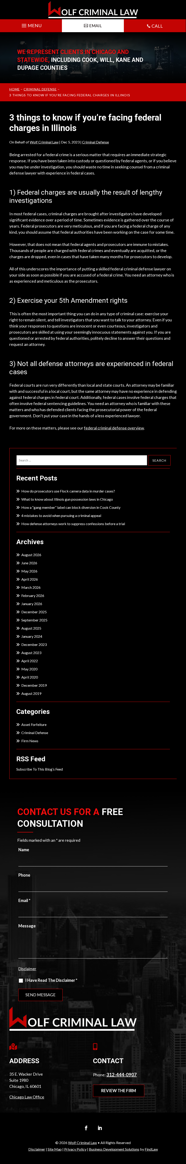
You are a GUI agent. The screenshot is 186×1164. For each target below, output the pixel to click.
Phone (24, 875)
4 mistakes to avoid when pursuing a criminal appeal (61, 515)
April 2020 (29, 677)
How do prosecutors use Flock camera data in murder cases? (68, 491)
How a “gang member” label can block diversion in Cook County (70, 507)
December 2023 (34, 644)
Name (23, 849)
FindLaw (151, 1149)
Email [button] (95, 25)
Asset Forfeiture (33, 724)
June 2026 (29, 563)
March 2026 (31, 587)
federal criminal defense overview (114, 427)
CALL (157, 26)
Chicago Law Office (26, 1096)
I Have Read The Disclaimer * (51, 980)
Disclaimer (27, 968)
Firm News (29, 741)
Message (27, 925)
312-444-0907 (121, 1074)
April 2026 (29, 579)
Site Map (55, 1149)
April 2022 (29, 661)
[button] (31, 24)
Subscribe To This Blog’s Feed (39, 769)
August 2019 (31, 693)
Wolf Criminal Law (44, 142)
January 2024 (31, 636)
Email (24, 900)
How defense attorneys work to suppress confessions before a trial (73, 523)
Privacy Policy (75, 1149)
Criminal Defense (95, 142)
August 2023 (31, 652)
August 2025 (31, 628)
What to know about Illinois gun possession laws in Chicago (67, 499)
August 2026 (31, 555)
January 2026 (31, 603)
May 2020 (29, 669)
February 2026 (32, 595)
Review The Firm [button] (118, 1090)
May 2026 (29, 571)
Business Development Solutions (114, 1149)
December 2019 (34, 685)
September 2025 (34, 620)
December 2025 (34, 612)
